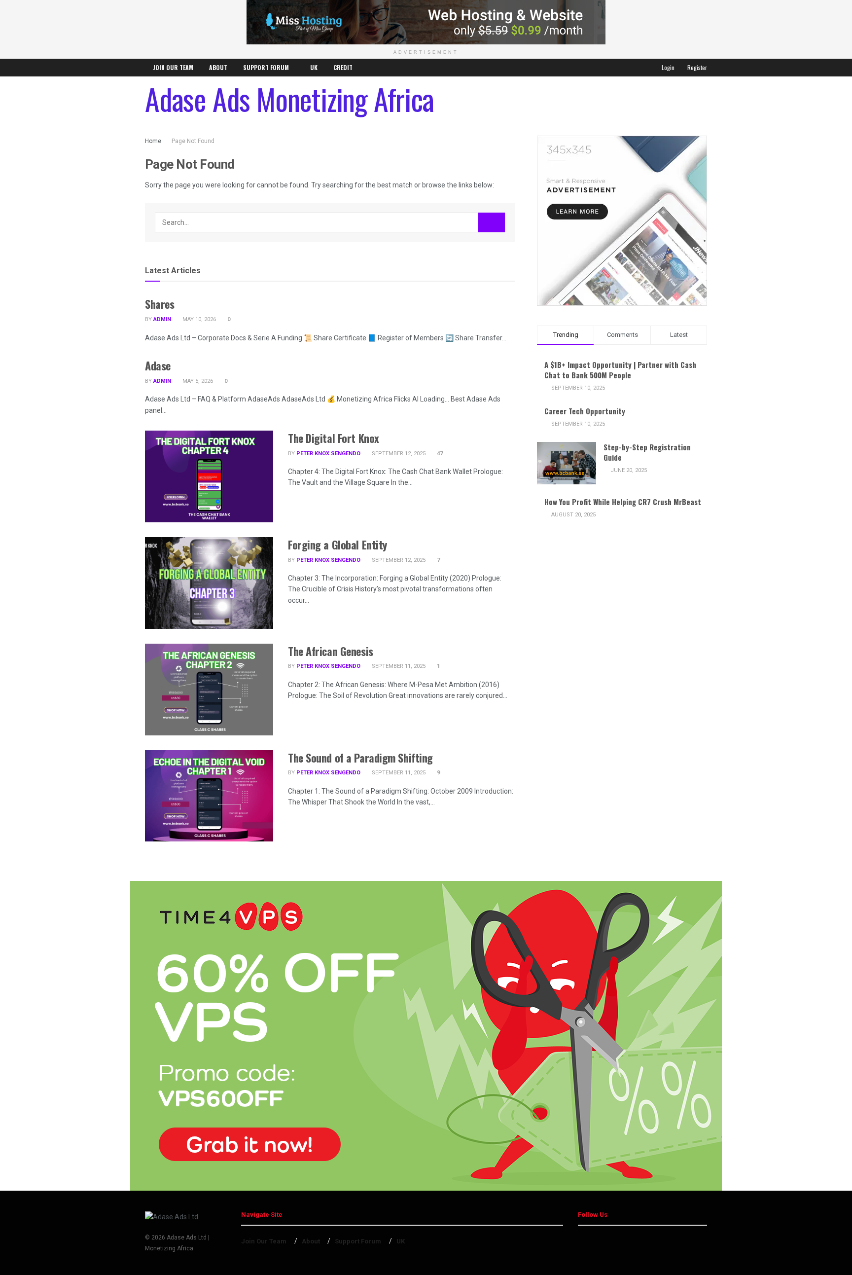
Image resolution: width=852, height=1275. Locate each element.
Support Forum (266, 67)
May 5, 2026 (197, 381)
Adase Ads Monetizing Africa (289, 98)
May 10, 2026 (198, 319)
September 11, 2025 (398, 666)
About (218, 67)
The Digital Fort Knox (333, 438)
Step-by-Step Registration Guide (647, 452)
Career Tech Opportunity (584, 410)
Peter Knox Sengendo (328, 453)
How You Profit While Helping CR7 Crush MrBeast (622, 501)
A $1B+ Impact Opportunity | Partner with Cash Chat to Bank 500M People (620, 369)
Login (667, 67)
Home (153, 141)
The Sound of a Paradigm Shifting (360, 757)
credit (343, 67)
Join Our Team (173, 67)
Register (696, 67)
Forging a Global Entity (337, 544)
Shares (159, 304)
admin (162, 319)
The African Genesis (330, 651)
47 (439, 453)
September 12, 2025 (398, 453)
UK (314, 67)
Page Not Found (193, 141)
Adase (158, 365)
